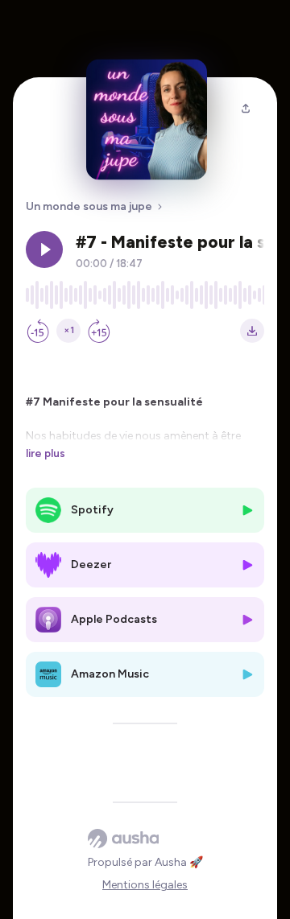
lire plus (45, 453)
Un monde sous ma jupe (89, 206)
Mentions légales (145, 885)
